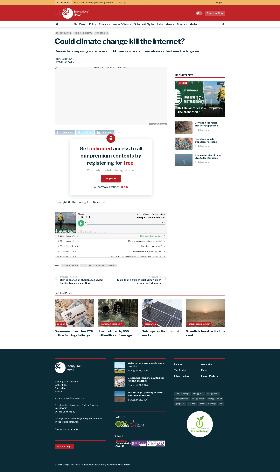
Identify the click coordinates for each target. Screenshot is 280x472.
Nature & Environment (112, 324)
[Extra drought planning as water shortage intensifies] (119, 396)
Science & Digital (83, 33)
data (83, 265)
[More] (202, 24)
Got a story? (64, 446)
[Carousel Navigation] (142, 2)
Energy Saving (63, 33)
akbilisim (126, 464)
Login (219, 2)
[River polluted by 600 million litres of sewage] (118, 313)
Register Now (215, 13)
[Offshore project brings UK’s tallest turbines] (183, 160)
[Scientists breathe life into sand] (205, 313)
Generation (150, 324)
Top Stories (102, 33)
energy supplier (215, 399)
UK (221, 404)
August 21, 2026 (139, 370)
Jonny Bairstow (63, 58)
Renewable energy (208, 404)
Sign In (124, 186)
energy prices (198, 399)
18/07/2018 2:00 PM (65, 62)
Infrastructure (181, 376)
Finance (183, 83)
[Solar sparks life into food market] (162, 313)
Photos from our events (66, 429)
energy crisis (213, 394)
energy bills (198, 394)
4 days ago (203, 130)
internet (111, 265)
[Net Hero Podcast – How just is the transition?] (200, 99)
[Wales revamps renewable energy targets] (119, 367)
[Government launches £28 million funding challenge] (74, 313)
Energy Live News (71, 464)
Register (111, 178)
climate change (70, 265)
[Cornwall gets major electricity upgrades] (183, 127)
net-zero (192, 404)
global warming (96, 265)
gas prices (180, 404)
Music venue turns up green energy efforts (93, 2)
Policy (204, 370)
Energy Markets (209, 376)
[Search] (223, 24)
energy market (182, 399)
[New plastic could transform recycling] (183, 144)
